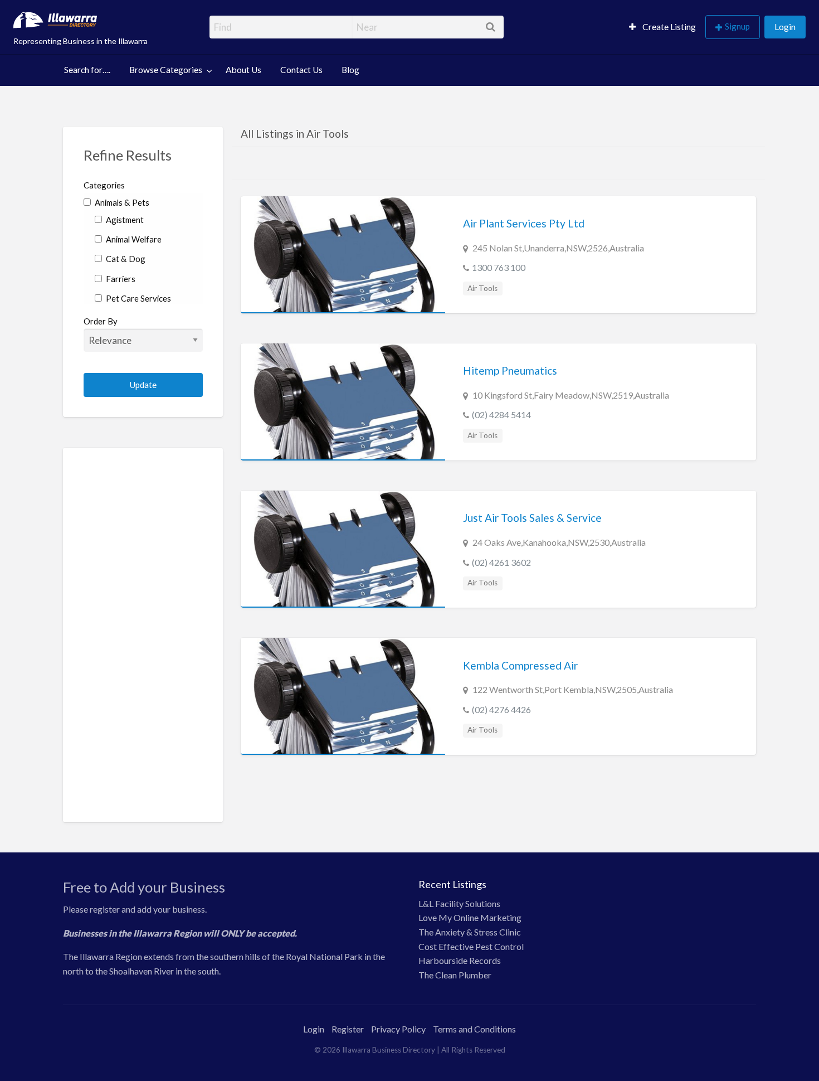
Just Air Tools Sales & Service (532, 517)
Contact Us (301, 70)
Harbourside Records (459, 960)
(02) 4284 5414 (501, 414)
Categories (104, 185)
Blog (350, 70)
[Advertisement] (143, 635)
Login (785, 27)
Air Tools (482, 288)
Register (348, 1029)
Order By (101, 321)
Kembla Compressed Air (520, 665)
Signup (737, 26)
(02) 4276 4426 (501, 709)
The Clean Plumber (454, 974)
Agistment (124, 220)
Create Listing (668, 27)
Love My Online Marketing (469, 917)
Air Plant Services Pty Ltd (523, 223)
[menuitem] (662, 27)
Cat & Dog (124, 259)
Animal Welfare (133, 239)
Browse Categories (165, 70)
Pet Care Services (137, 298)
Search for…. (87, 70)
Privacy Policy (398, 1029)
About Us (243, 70)
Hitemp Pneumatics (510, 370)
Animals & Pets (121, 202)
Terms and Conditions (474, 1029)
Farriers (119, 279)
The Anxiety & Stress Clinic (469, 932)
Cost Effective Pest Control (471, 946)
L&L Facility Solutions (459, 903)
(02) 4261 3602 (501, 562)
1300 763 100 (498, 267)
